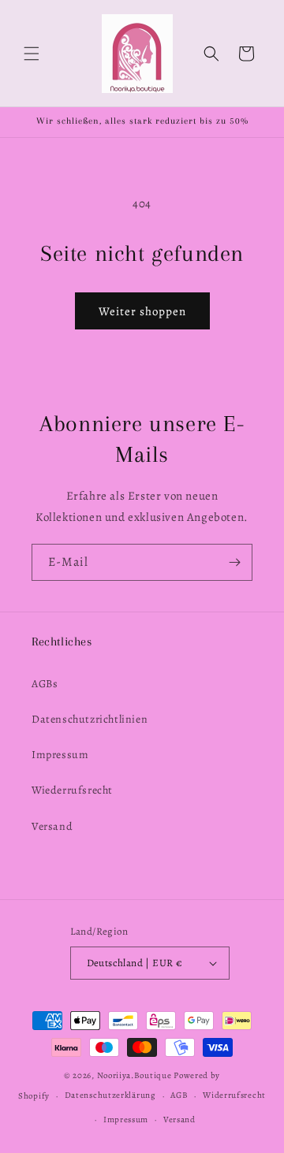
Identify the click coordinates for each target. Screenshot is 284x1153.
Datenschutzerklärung (110, 1095)
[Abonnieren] (234, 562)
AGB (179, 1095)
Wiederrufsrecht (72, 790)
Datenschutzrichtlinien (90, 719)
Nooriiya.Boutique (134, 1075)
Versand (52, 826)
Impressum (60, 754)
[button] (31, 53)
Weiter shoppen (142, 311)
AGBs (45, 683)
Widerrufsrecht (234, 1095)
